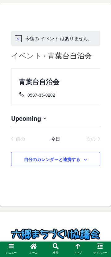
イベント (26, 56)
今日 (55, 139)
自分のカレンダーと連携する (52, 159)
